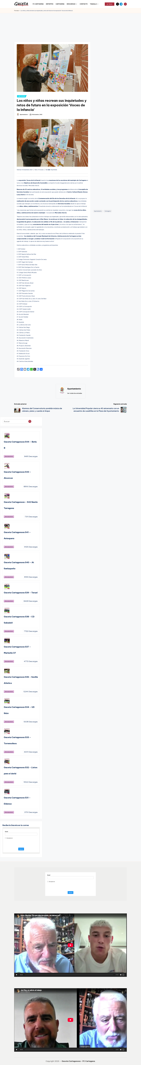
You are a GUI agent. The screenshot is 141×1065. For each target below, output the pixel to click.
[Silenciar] (121, 975)
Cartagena (108, 211)
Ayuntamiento (98, 211)
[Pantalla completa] (123, 975)
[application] (70, 945)
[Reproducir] (16, 975)
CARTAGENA (21, 96)
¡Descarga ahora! (9, 456)
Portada (16, 10)
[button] (109, 4)
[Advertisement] (70, 25)
